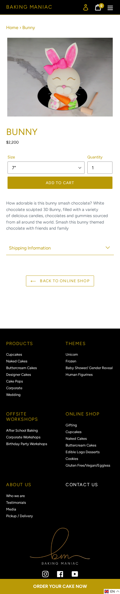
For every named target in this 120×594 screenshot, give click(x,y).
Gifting (71, 425)
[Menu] (110, 7)
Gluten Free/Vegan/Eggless (88, 465)
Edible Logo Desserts (83, 452)
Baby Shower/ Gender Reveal (89, 368)
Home (12, 27)
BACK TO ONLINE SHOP (64, 281)
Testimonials (16, 502)
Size (11, 157)
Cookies (72, 459)
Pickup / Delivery (19, 516)
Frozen (71, 361)
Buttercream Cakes (21, 368)
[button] (112, 591)
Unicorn (72, 354)
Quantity (94, 157)
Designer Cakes (18, 374)
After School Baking (22, 430)
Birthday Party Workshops (26, 444)
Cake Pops (14, 381)
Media (11, 509)
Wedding (13, 395)
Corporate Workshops (23, 437)
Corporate (14, 388)
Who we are (15, 496)
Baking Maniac (29, 7)
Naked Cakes (16, 361)
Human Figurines (79, 374)
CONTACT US (82, 484)
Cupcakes (14, 354)
